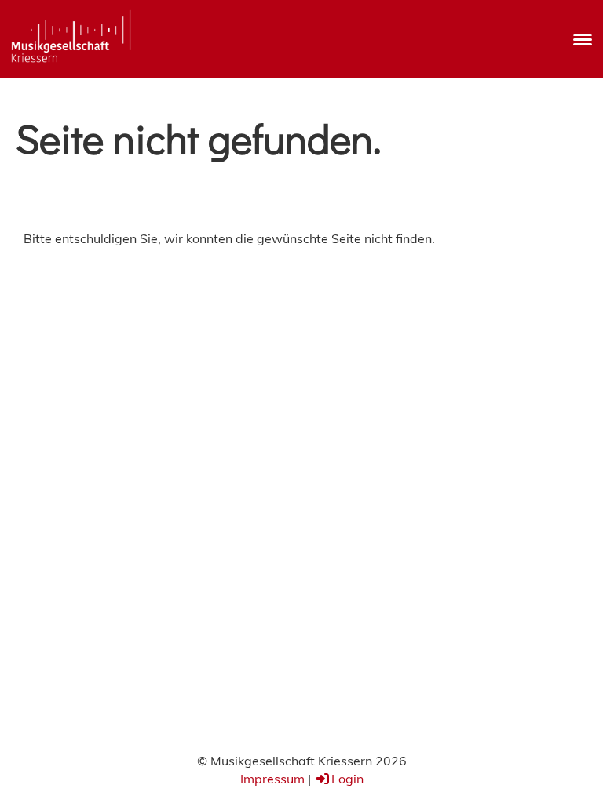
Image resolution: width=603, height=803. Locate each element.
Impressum (272, 779)
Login (347, 779)
